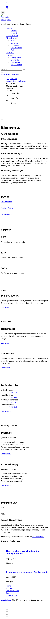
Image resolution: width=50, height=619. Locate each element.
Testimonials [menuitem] (16, 47)
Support (9, 593)
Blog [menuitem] (13, 40)
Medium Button (7, 208)
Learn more (6, 307)
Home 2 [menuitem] (14, 33)
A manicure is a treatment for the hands (27, 572)
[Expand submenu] (16, 38)
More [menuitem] (8, 55)
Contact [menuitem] (10, 52)
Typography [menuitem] (16, 57)
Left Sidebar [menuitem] (15, 62)
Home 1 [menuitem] (14, 30)
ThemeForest (38, 536)
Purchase (9, 588)
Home (8, 586)
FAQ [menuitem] (12, 50)
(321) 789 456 (11, 397)
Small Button (6, 201)
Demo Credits (11, 595)
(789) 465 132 (11, 402)
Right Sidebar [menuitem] (16, 64)
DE (7, 5)
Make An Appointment (10, 74)
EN (7, 3)
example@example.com (16, 81)
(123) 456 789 (11, 78)
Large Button (6, 214)
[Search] (24, 69)
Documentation (12, 590)
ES (7, 8)
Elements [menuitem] (15, 60)
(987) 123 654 (11, 407)
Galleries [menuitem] (14, 43)
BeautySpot (6, 19)
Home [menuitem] (9, 28)
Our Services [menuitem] (12, 35)
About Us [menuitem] (10, 38)
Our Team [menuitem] (15, 45)
